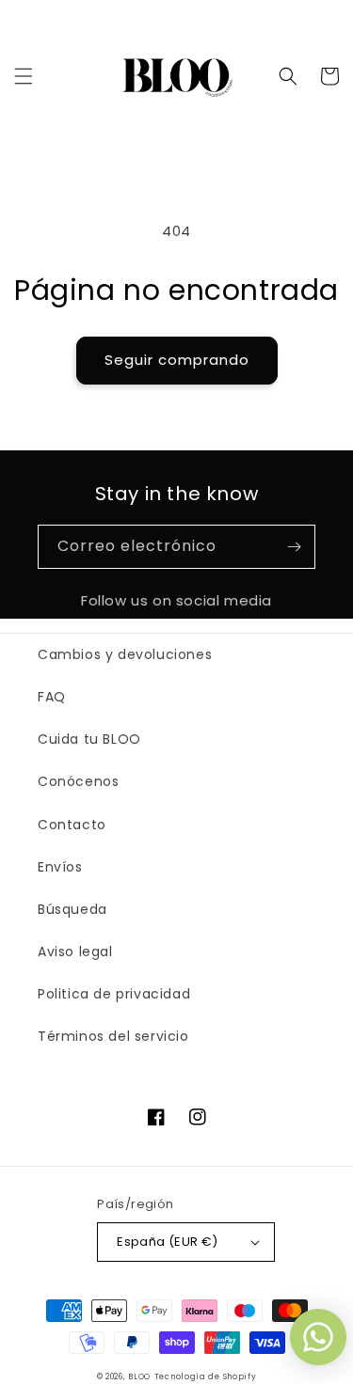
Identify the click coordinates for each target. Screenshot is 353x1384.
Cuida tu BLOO (89, 739)
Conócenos (78, 781)
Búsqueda (72, 909)
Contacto (72, 824)
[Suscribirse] (293, 547)
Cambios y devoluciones (125, 654)
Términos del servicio (113, 1036)
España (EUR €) (167, 1241)
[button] (23, 76)
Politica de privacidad (114, 993)
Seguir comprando (176, 360)
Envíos (60, 866)
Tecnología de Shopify (205, 1376)
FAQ (52, 696)
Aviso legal (75, 951)
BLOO (139, 1376)
